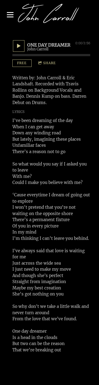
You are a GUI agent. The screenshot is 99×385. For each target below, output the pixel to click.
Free (22, 63)
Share (49, 63)
